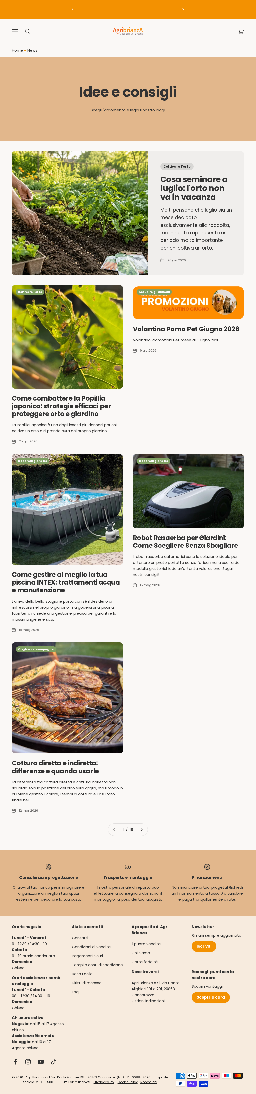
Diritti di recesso (87, 982)
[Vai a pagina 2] (141, 830)
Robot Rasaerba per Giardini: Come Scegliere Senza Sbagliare (185, 541)
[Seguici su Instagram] (28, 1061)
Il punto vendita (146, 943)
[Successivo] (183, 9)
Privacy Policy (104, 1082)
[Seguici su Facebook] (15, 1061)
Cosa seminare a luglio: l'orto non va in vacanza (194, 188)
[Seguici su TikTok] (53, 1061)
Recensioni (148, 1082)
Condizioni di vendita (91, 946)
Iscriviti (204, 946)
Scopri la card (211, 997)
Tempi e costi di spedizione (97, 964)
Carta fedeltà (145, 961)
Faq (75, 991)
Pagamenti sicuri (87, 955)
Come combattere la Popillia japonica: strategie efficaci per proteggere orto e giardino (61, 406)
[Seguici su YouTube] (41, 1061)
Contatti (80, 937)
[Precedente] (73, 9)
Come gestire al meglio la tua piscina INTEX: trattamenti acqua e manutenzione (66, 582)
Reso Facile (82, 973)
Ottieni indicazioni (148, 1000)
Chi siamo (141, 952)
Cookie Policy (128, 1082)
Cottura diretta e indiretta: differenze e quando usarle (55, 767)
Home (17, 50)
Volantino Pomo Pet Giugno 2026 (186, 329)
